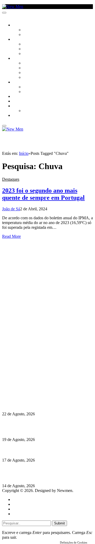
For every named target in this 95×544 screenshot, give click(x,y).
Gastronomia (25, 97)
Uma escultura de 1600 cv (25, 450)
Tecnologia (33, 78)
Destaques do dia (27, 514)
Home (18, 499)
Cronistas (32, 30)
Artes (28, 44)
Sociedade (22, 25)
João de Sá (11, 209)
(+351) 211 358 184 (38, 369)
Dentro (29, 87)
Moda (28, 68)
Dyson (29, 63)
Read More (11, 236)
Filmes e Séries (36, 49)
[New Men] (12, 6)
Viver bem (32, 73)
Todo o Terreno (37, 111)
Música (29, 54)
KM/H (17, 101)
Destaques (10, 179)
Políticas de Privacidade (37, 384)
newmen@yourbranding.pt (43, 364)
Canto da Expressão (41, 35)
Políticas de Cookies (34, 388)
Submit (59, 523)
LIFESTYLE (21, 59)
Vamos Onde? (24, 82)
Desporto (21, 106)
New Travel (22, 116)
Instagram (29, 374)
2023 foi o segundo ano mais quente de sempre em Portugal (43, 194)
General (19, 504)
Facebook (29, 379)
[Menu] (4, 12)
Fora (27, 92)
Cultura (20, 39)
